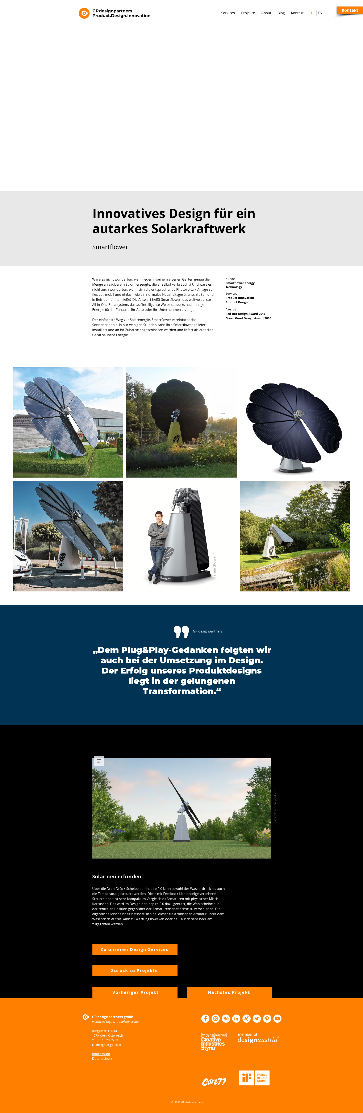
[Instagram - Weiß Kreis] (216, 1018)
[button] (350, 10)
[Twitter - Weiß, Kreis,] (257, 1018)
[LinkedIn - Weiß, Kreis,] (236, 1018)
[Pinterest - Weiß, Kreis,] (267, 1018)
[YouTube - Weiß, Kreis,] (277, 1018)
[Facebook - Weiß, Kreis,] (205, 1018)
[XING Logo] (246, 1018)
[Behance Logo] (226, 1018)
